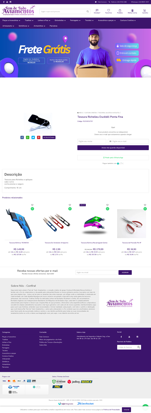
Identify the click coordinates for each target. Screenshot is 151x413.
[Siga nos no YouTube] (129, 337)
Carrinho (145, 13)
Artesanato (6, 359)
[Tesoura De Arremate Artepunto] (56, 230)
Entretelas (6, 345)
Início (81, 113)
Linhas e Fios (6, 342)
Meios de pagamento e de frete (50, 339)
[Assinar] (125, 272)
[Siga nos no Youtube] (7, 2)
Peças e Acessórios (9, 337)
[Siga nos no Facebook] (4, 2)
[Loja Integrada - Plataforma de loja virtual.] (65, 404)
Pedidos (120, 13)
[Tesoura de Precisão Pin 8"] (131, 230)
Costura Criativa (91, 113)
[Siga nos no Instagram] (10, 2)
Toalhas (5, 339)
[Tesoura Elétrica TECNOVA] (18, 230)
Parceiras (5, 367)
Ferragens (5, 348)
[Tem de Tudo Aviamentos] (18, 10)
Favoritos (108, 13)
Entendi (126, 410)
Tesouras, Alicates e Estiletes (108, 113)
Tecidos (5, 351)
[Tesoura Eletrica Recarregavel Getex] (94, 230)
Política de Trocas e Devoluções (50, 342)
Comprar (24, 238)
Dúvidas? (97, 13)
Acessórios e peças (9, 353)
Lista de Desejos (49, 137)
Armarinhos (6, 364)
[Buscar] (88, 11)
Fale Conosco (102, 2)
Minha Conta (132, 13)
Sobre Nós (43, 345)
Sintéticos (5, 362)
